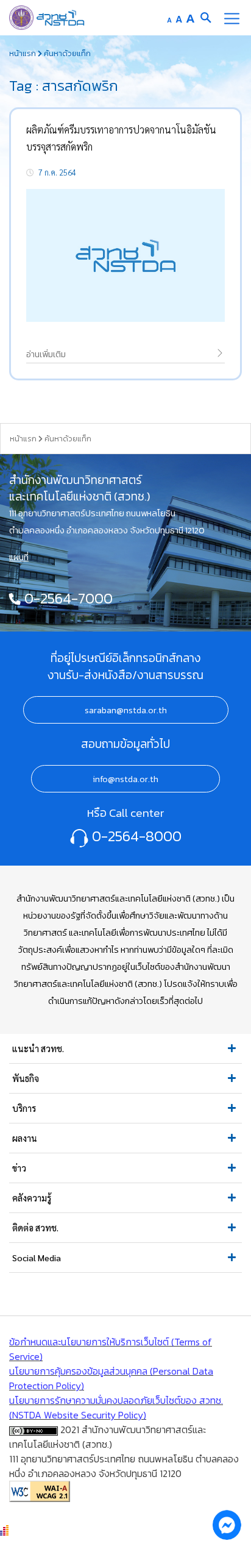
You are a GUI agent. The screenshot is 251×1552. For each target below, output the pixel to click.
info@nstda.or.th (125, 779)
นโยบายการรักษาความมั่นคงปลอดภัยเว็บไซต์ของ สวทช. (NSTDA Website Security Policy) (116, 1407)
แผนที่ (19, 557)
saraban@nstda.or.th (126, 710)
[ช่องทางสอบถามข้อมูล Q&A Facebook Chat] (226, 1524)
